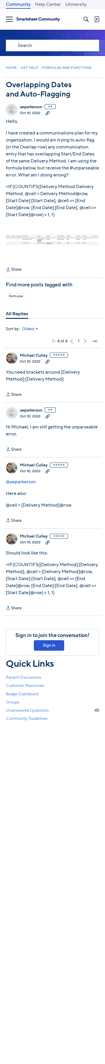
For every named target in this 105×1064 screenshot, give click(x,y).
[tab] (17, 314)
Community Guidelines (27, 718)
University (76, 4)
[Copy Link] (47, 113)
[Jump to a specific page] (94, 341)
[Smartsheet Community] (38, 19)
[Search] (86, 19)
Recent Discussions (23, 677)
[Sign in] (96, 19)
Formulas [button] (16, 296)
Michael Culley (34, 355)
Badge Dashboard (22, 694)
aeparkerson (31, 107)
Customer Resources (25, 685)
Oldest (28, 329)
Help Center (48, 4)
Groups (12, 702)
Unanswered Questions (52, 710)
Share (14, 270)
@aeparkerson (21, 482)
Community (18, 4)
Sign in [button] (49, 645)
